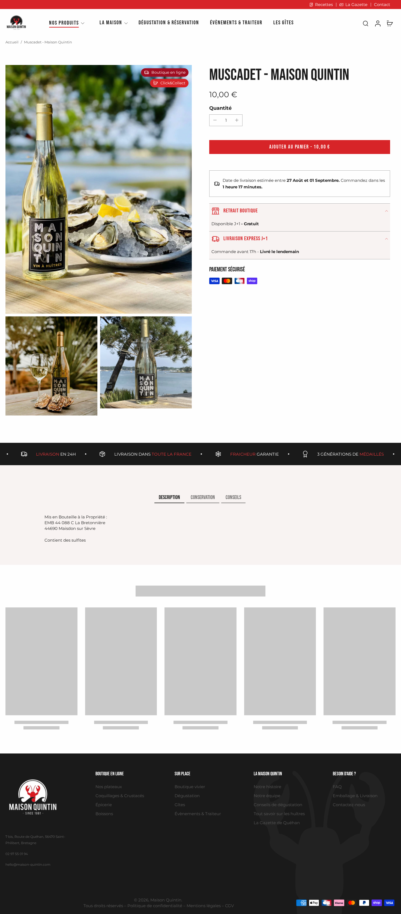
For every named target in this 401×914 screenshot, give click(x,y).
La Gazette (356, 4)
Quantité (220, 108)
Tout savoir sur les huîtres (279, 813)
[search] (366, 23)
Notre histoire (267, 786)
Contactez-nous (349, 804)
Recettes (324, 4)
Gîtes (180, 804)
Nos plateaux (108, 786)
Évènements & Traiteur (198, 813)
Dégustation (187, 795)
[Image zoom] (98, 189)
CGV (229, 905)
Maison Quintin (165, 900)
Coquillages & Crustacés (119, 795)
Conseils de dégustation (278, 804)
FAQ (337, 786)
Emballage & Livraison (355, 795)
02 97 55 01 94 (16, 854)
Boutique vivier (190, 786)
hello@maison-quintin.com (27, 864)
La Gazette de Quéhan (277, 822)
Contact (382, 4)
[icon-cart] (390, 23)
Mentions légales (204, 905)
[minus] (215, 120)
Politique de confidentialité (154, 905)
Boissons (104, 813)
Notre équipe (267, 795)
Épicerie (103, 804)
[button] (299, 147)
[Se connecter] (378, 23)
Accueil (12, 42)
